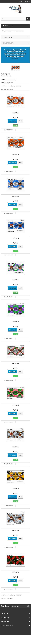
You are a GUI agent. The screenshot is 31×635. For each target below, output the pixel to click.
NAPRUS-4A (15, 280)
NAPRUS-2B (15, 238)
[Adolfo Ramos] (15, 8)
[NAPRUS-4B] (15, 309)
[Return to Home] (2, 31)
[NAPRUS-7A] (15, 435)
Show (2, 82)
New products (8, 43)
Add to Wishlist (9, 129)
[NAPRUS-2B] (15, 226)
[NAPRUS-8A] (15, 518)
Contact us (27, 1)
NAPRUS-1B (15, 154)
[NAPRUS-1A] (15, 101)
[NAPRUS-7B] (15, 476)
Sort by (3, 79)
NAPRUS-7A (15, 447)
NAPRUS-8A (15, 530)
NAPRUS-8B (15, 572)
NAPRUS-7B (15, 488)
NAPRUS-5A (15, 363)
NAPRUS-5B (15, 405)
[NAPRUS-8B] (15, 560)
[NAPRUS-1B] (15, 142)
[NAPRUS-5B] (15, 393)
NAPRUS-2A (15, 196)
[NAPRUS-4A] (15, 268)
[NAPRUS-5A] (15, 351)
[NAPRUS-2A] (15, 184)
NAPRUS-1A (15, 113)
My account (5, 622)
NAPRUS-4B (15, 321)
